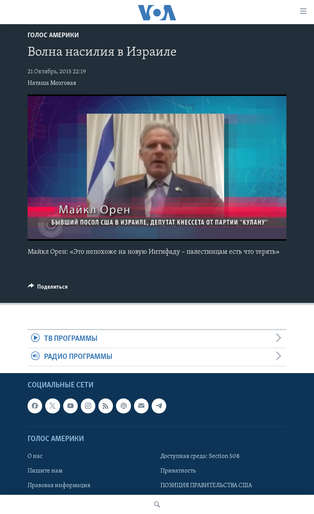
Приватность (178, 471)
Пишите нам (45, 471)
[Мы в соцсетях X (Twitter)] (52, 406)
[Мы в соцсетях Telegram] (159, 406)
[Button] (48, 288)
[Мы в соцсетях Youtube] (70, 406)
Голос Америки (53, 35)
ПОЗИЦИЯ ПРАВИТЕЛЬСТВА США (206, 486)
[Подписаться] (141, 406)
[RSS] (105, 406)
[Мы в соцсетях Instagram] (88, 406)
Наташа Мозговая (52, 83)
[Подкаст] (123, 406)
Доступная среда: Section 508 (200, 456)
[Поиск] (157, 504)
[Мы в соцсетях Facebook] (35, 406)
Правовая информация (59, 486)
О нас (35, 456)
